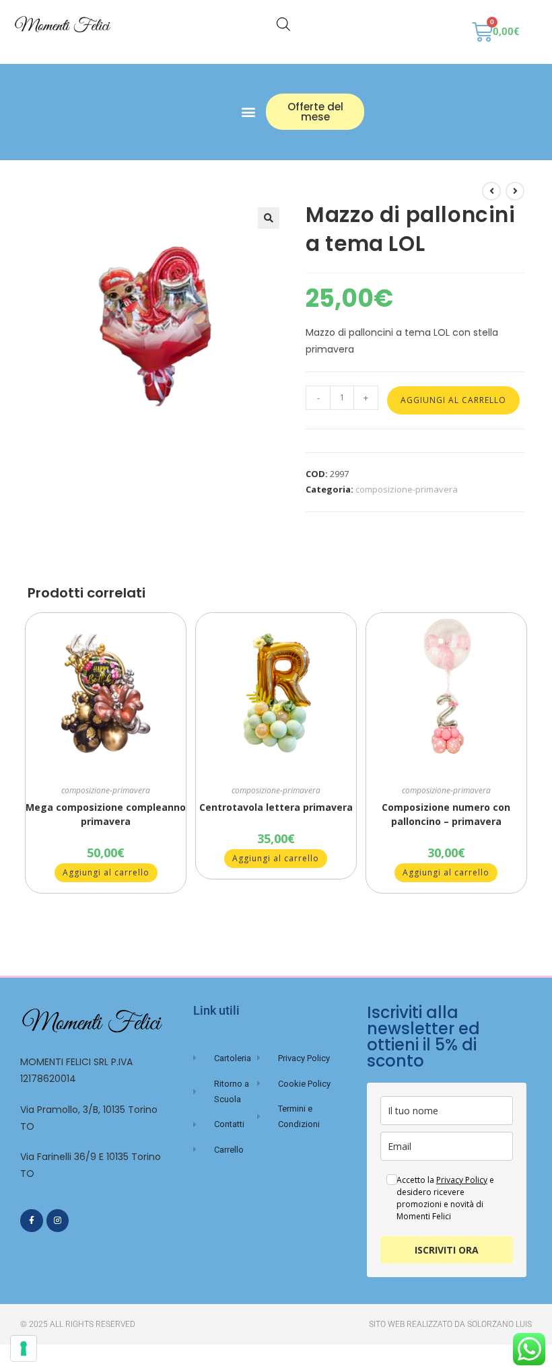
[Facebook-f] (31, 1220)
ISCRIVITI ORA (447, 1249)
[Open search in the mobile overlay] (283, 23)
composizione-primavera (406, 489)
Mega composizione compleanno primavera (106, 814)
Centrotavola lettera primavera (276, 807)
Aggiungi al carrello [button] (106, 872)
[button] (248, 112)
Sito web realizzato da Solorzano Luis (450, 1324)
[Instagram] (57, 1220)
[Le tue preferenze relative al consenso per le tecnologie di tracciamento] (23, 1348)
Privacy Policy (461, 1180)
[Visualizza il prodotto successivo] (515, 191)
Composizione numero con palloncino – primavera (446, 814)
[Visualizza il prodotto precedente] (491, 191)
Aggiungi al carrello (453, 400)
